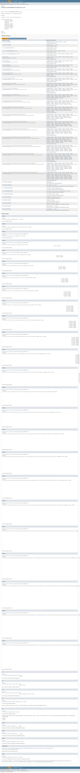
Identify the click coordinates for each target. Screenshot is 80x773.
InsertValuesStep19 (6, 146)
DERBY (17, 748)
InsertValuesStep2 (9, 50)
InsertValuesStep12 (6, 95)
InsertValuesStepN (6, 41)
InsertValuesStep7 (6, 70)
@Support (4, 218)
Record (23, 7)
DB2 (14, 748)
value (8, 233)
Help (22, 1)
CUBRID (12, 748)
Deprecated (15, 1)
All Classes (23, 769)
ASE (9, 748)
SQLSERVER (48, 748)
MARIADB (31, 748)
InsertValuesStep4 (6, 57)
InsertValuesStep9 (6, 79)
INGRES (28, 748)
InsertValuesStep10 (6, 84)
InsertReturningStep (6, 749)
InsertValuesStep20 (38, 585)
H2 (22, 748)
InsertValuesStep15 (6, 115)
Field (60, 41)
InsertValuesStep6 (6, 66)
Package (5, 1)
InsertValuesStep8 (6, 74)
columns (47, 41)
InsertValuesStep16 (6, 122)
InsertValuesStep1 (8, 47)
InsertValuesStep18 (6, 138)
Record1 (28, 693)
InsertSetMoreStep (7, 675)
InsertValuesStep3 (10, 53)
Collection (52, 41)
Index (19, 1)
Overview (2, 1)
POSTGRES (40, 748)
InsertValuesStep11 (6, 89)
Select (20, 693)
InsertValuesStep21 (6, 164)
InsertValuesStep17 (33, 505)
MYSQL (34, 748)
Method (14, 4)
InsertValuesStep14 (6, 108)
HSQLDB (24, 748)
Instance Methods (13, 38)
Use (12, 1)
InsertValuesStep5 (13, 277)
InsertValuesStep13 (26, 412)
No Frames (17, 769)
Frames (13, 769)
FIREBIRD (20, 748)
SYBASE (51, 748)
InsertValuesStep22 (6, 173)
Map (13, 701)
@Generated (4, 233)
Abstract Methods (22, 38)
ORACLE (37, 748)
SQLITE (44, 748)
